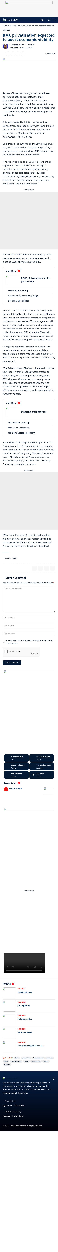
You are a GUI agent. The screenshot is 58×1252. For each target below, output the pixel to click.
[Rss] (53, 1079)
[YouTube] (41, 1079)
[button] (37, 20)
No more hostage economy (21, 432)
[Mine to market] (9, 1033)
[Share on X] (8, 53)
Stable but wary (25, 992)
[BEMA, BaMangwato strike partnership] (12, 280)
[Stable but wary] (9, 992)
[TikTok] (49, 1079)
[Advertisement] (29, 220)
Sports (26, 1061)
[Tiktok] (16, 775)
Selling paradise (25, 1019)
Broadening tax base (18, 300)
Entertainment (38, 1058)
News (17, 1058)
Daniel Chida (18, 45)
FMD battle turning (18, 290)
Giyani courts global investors (31, 1045)
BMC (14, 558)
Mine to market (25, 1032)
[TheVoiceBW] (10, 20)
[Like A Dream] (49, 791)
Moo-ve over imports (18, 427)
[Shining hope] (9, 1006)
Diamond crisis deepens (34, 411)
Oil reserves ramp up (19, 422)
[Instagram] (16, 766)
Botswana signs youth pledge (23, 295)
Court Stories (36, 1061)
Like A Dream (15, 788)
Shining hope (24, 1005)
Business (6, 30)
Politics (46, 1061)
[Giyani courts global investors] (9, 1046)
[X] (41, 758)
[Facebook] (16, 758)
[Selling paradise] (9, 1019)
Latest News (26, 1058)
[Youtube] (41, 766)
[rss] (41, 775)
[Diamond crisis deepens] (12, 412)
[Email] (13, 53)
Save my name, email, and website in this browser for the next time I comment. (29, 641)
